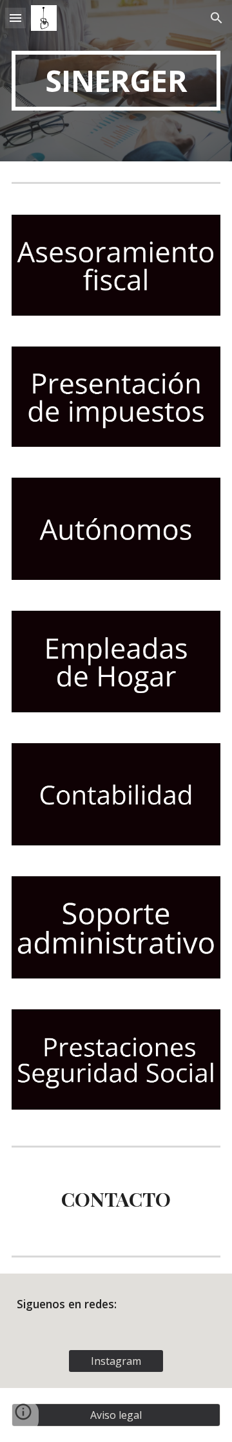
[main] (116, 81)
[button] (15, 17)
